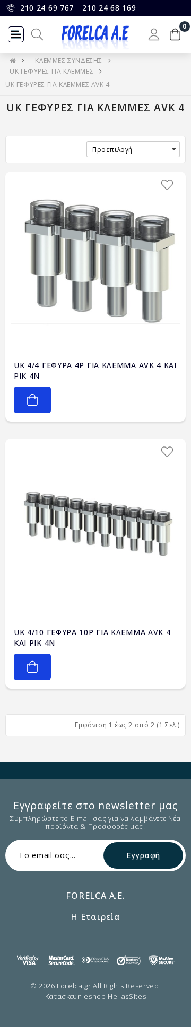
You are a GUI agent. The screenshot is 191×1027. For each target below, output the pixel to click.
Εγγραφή (143, 855)
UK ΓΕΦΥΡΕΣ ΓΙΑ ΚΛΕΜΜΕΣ (51, 71)
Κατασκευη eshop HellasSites (95, 996)
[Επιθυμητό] (167, 185)
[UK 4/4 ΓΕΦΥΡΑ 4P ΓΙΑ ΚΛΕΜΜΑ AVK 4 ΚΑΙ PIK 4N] (95, 262)
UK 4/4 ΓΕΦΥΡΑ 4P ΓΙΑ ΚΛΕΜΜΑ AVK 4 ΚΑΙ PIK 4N (95, 370)
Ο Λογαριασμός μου (153, 34)
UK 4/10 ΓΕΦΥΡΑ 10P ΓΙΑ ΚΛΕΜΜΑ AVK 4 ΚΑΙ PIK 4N (92, 637)
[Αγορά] (32, 400)
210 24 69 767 (47, 8)
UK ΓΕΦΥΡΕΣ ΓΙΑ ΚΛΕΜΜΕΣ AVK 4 (57, 84)
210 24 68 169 (109, 8)
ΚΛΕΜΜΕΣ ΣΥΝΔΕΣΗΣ (68, 60)
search (37, 34)
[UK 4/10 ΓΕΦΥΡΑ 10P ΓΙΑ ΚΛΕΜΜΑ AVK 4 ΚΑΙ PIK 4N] (95, 529)
